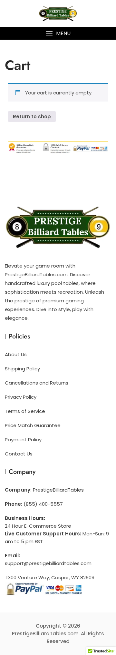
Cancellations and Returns (36, 382)
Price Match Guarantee (33, 425)
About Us (16, 354)
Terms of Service (25, 411)
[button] (58, 33)
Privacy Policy (20, 397)
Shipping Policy (22, 368)
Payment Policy (23, 439)
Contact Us (19, 453)
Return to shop (32, 116)
